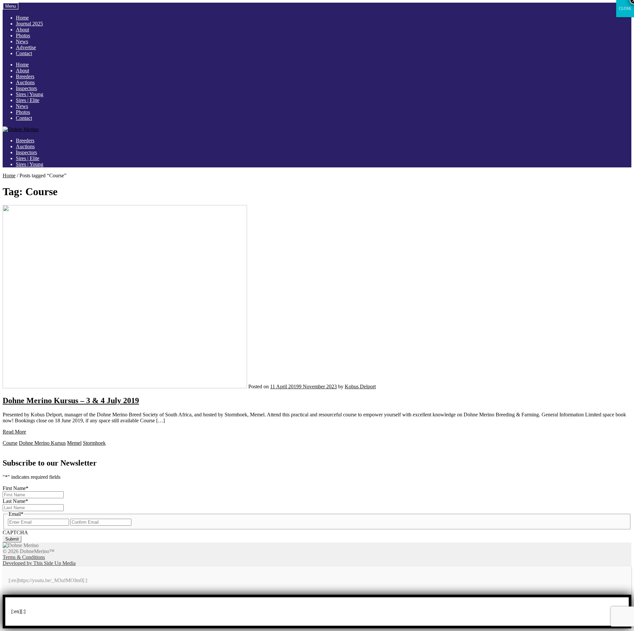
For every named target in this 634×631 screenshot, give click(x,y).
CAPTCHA (15, 532)
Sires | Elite (27, 100)
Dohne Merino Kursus (42, 443)
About (22, 29)
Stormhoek (94, 443)
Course (10, 443)
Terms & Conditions (24, 557)
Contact (24, 53)
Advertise (26, 47)
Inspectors (26, 88)
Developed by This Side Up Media (39, 563)
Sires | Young (29, 94)
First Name (15, 488)
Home (22, 17)
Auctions (25, 82)
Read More (14, 432)
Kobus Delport (360, 386)
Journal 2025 (29, 23)
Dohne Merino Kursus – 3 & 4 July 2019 (71, 400)
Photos (23, 35)
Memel (74, 443)
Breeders (25, 76)
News (22, 41)
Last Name (15, 501)
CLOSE (625, 8)
